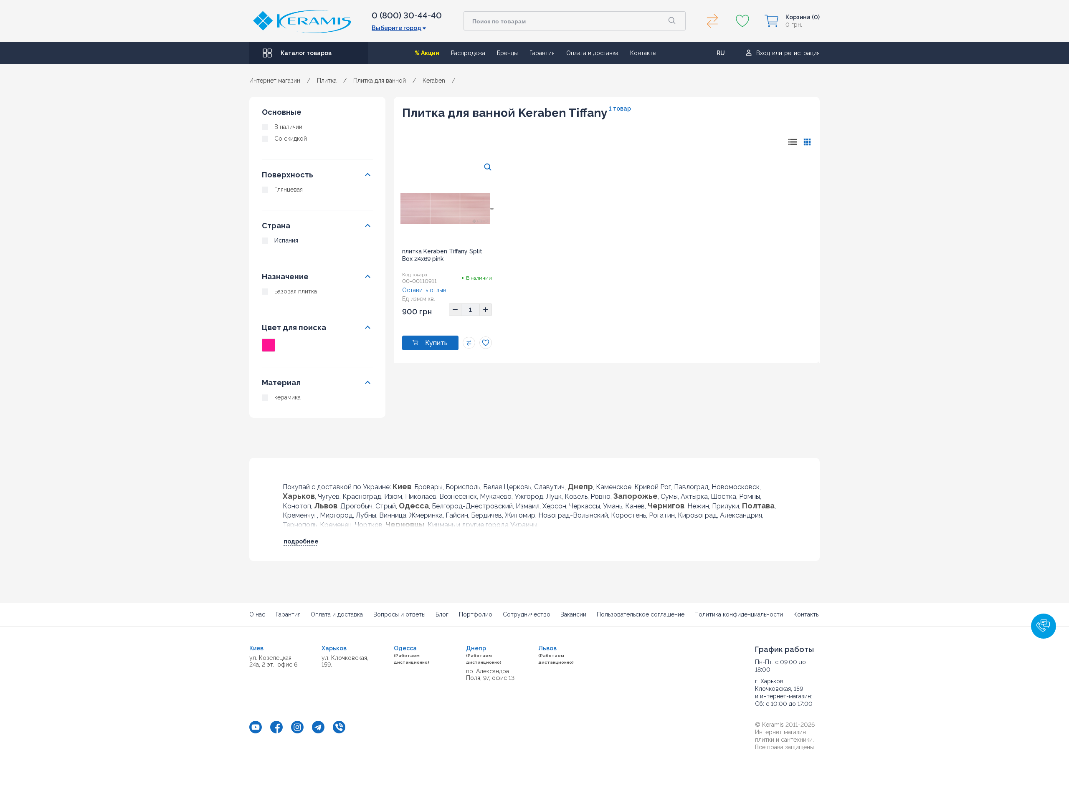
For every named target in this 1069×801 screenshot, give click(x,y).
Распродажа (468, 53)
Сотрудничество (526, 614)
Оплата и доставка (592, 53)
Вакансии (573, 614)
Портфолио (475, 614)
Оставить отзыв (424, 290)
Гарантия (542, 53)
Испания (286, 240)
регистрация (802, 53)
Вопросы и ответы (399, 614)
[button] (1043, 626)
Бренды (507, 53)
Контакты (643, 53)
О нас (257, 614)
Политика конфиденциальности (738, 614)
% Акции (427, 53)
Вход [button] (763, 53)
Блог (442, 614)
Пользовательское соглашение (640, 614)
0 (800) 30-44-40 (407, 15)
